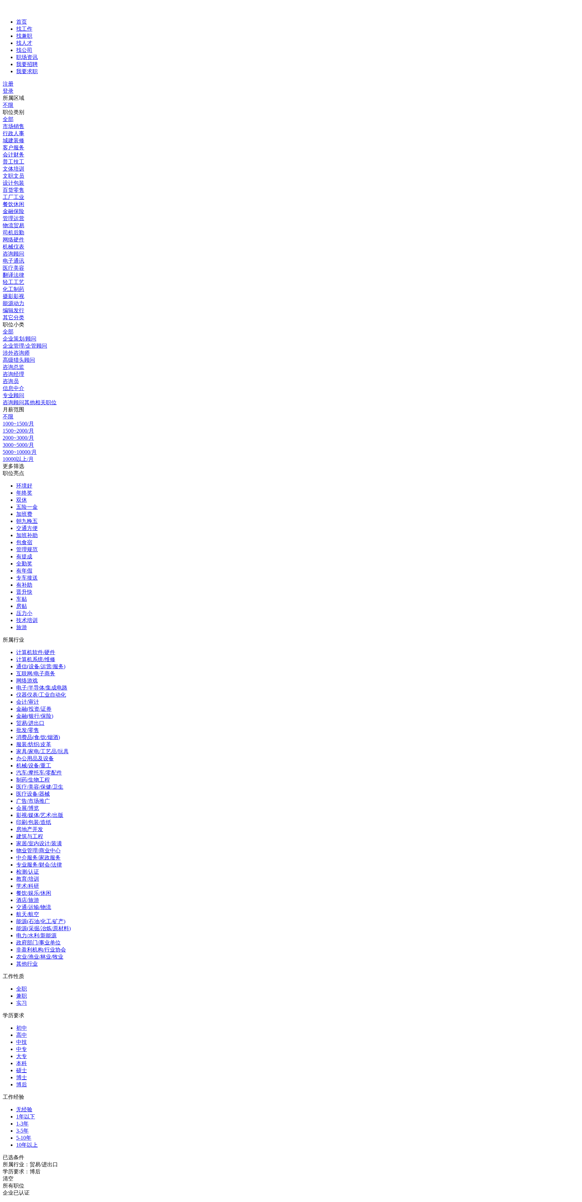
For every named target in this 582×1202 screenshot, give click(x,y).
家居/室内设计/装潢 (39, 843)
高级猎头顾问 (19, 360)
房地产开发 (29, 829)
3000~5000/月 (18, 445)
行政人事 (13, 133)
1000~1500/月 (18, 424)
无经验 (24, 1109)
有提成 (24, 556)
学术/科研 (27, 886)
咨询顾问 (13, 254)
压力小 (24, 613)
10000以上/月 (18, 459)
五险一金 (27, 507)
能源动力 (13, 303)
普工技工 (13, 162)
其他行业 (27, 964)
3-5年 (22, 1131)
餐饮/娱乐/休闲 (33, 893)
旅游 (21, 627)
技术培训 (27, 620)
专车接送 (27, 578)
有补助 (24, 585)
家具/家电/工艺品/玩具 (42, 751)
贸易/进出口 (30, 723)
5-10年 (23, 1138)
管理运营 (13, 218)
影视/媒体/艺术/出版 (39, 815)
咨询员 (11, 381)
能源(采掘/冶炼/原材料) (43, 928)
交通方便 (27, 528)
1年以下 (25, 1116)
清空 (8, 1178)
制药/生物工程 (33, 780)
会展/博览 (27, 808)
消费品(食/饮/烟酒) (38, 737)
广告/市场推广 (33, 801)
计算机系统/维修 (35, 659)
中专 (21, 1049)
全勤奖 (24, 563)
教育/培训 (27, 879)
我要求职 (27, 71)
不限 (8, 105)
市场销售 (13, 126)
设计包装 (13, 183)
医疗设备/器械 (33, 794)
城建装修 (13, 140)
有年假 (24, 571)
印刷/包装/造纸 (33, 822)
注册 (8, 84)
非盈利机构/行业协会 (41, 949)
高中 (21, 1035)
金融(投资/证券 (34, 709)
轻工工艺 (13, 282)
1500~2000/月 (18, 431)
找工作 (24, 29)
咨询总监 (13, 367)
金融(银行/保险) (34, 716)
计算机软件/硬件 (35, 652)
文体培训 (13, 169)
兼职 (21, 996)
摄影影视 (13, 296)
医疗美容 (13, 268)
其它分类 (13, 317)
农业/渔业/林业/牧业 (39, 957)
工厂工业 (13, 197)
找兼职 (24, 36)
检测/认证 (27, 872)
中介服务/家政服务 (38, 857)
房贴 (21, 606)
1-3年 (22, 1123)
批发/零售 (27, 730)
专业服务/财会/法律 (39, 865)
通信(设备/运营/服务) (40, 666)
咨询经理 (13, 374)
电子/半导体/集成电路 (41, 688)
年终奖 (24, 493)
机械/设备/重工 (33, 765)
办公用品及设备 (35, 758)
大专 (21, 1056)
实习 (21, 1003)
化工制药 (13, 289)
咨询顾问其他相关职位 (30, 402)
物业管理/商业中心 (38, 850)
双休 (21, 500)
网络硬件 (13, 239)
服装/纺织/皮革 (33, 744)
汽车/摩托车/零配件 (39, 772)
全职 (21, 989)
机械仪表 (13, 247)
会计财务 (13, 154)
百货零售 (13, 190)
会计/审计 (27, 702)
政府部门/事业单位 (38, 942)
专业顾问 (13, 395)
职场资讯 (27, 57)
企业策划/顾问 (19, 339)
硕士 (21, 1070)
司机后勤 (13, 232)
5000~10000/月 (20, 452)
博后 (21, 1084)
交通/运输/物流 (33, 907)
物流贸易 (13, 225)
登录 (8, 91)
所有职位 (13, 1186)
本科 (21, 1063)
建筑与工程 (29, 836)
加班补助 (27, 535)
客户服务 (13, 147)
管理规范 (27, 549)
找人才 (24, 43)
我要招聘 (27, 64)
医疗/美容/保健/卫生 (39, 787)
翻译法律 (13, 275)
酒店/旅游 (27, 900)
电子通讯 (13, 261)
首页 (21, 22)
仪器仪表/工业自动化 (41, 695)
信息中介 (13, 388)
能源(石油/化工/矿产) (40, 921)
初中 (21, 1028)
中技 (21, 1042)
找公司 (24, 50)
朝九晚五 (27, 521)
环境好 (24, 486)
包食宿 (24, 542)
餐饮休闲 (13, 204)
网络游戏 (27, 680)
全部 (8, 119)
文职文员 (13, 176)
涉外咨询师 (16, 353)
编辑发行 (13, 310)
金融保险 (13, 211)
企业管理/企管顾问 (25, 346)
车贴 (21, 599)
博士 (21, 1077)
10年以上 (27, 1145)
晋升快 (24, 592)
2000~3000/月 (18, 438)
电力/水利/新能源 (36, 935)
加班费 (24, 514)
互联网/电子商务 (35, 673)
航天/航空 (27, 914)
